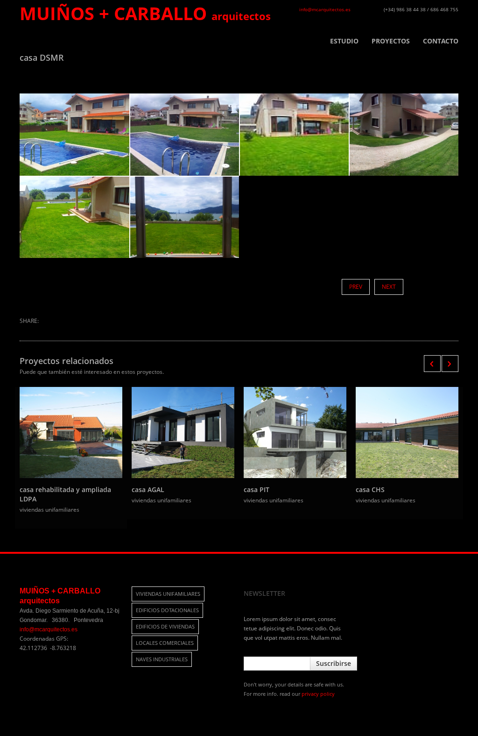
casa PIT (256, 489)
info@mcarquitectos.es (325, 9)
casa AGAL (148, 489)
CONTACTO (440, 41)
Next (389, 287)
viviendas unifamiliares (168, 593)
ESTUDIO (344, 41)
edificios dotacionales (167, 610)
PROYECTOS (391, 41)
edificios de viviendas (165, 626)
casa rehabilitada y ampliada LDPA (65, 494)
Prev (355, 287)
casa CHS (370, 489)
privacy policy (318, 693)
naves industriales (162, 659)
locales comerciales (165, 642)
